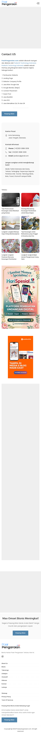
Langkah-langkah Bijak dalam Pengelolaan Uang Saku (29, 257)
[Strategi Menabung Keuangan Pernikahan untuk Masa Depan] (30, 200)
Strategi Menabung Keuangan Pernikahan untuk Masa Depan (28, 211)
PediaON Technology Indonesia (25, 63)
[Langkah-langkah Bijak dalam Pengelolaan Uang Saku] (30, 246)
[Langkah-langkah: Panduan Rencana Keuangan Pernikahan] (11, 246)
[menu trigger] (37, 3)
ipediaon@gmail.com (21, 156)
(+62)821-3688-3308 (21, 148)
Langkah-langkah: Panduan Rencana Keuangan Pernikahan (9, 257)
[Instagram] (3, 656)
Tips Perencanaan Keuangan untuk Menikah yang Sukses (10, 211)
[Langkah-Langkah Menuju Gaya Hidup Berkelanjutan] (11, 223)
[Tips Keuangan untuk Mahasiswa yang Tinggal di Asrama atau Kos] (30, 223)
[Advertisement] (20, 28)
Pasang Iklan (9, 114)
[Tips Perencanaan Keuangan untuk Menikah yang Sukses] (11, 200)
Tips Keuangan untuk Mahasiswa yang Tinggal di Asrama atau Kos (29, 234)
